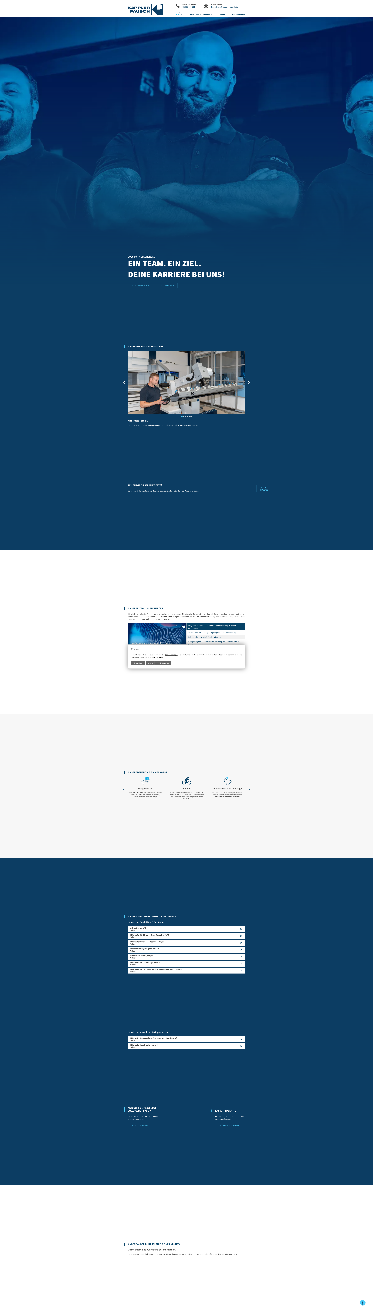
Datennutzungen (171, 655)
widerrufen (158, 657)
